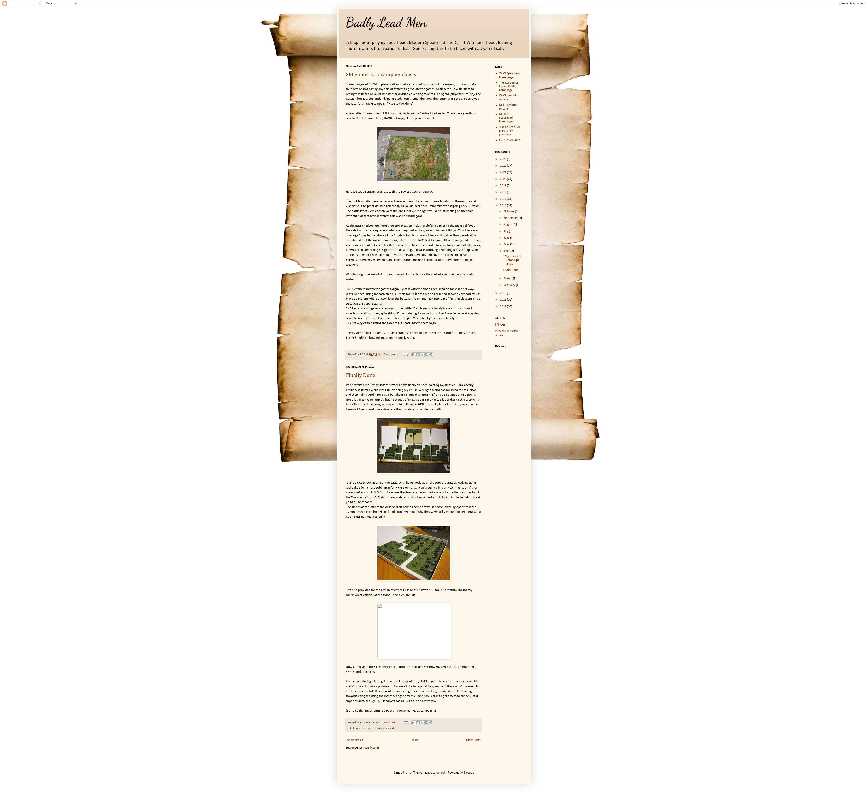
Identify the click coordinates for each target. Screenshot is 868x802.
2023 (503, 159)
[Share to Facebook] (426, 354)
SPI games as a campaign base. (381, 74)
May (507, 244)
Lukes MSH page (509, 140)
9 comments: (392, 722)
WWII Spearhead (384, 728)
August (508, 224)
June (507, 238)
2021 (503, 172)
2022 (503, 165)
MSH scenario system (508, 107)
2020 (503, 179)
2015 (503, 293)
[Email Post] (406, 354)
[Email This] (413, 354)
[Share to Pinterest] (431, 354)
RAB (502, 325)
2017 (503, 199)
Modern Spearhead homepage (506, 117)
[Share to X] (422, 354)
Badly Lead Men (386, 22)
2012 (503, 306)
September (511, 218)
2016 (503, 205)
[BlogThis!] (418, 354)
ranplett (441, 772)
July (506, 231)
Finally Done (360, 375)
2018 (503, 192)
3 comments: (392, 354)
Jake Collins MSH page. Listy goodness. (509, 130)
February (510, 285)
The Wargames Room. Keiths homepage (508, 86)
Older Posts (473, 740)
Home (414, 740)
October (509, 211)
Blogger (468, 772)
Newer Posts (355, 740)
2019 (503, 185)
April (507, 251)
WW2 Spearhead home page (509, 75)
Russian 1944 (364, 728)
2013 (503, 299)
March (508, 278)
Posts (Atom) (371, 748)
